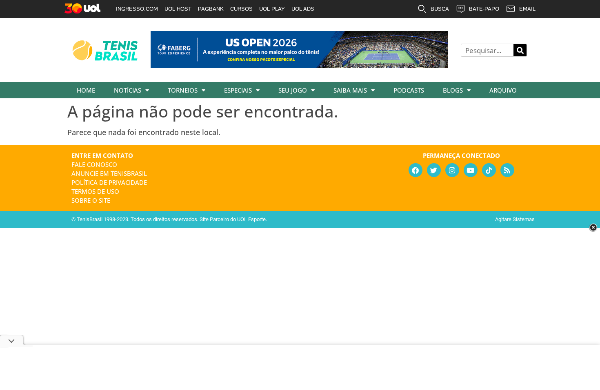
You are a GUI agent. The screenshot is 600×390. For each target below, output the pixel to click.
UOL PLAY (272, 9)
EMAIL (527, 9)
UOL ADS (302, 9)
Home (86, 90)
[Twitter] (434, 170)
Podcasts (408, 90)
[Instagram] (452, 170)
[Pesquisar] (520, 50)
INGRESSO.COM (137, 9)
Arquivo (503, 90)
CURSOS (241, 9)
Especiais (238, 90)
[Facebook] (415, 170)
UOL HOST (177, 9)
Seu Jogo (292, 90)
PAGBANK (211, 9)
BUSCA (440, 9)
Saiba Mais (350, 90)
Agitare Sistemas (515, 219)
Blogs (453, 90)
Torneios (183, 90)
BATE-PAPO (484, 9)
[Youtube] (471, 170)
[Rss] (507, 170)
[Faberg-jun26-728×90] (299, 65)
